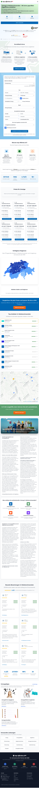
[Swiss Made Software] (25, 35)
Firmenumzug (6, 741)
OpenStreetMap (29, 401)
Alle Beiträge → (35, 684)
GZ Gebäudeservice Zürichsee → (26, 640)
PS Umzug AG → (23, 664)
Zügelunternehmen (19, 741)
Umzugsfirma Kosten (19, 748)
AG (9, 39)
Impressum (16, 777)
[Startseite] (1, 39)
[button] (13, 379)
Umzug (6, 737)
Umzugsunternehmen (32, 741)
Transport (7, 748)
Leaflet (25, 401)
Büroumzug (7, 744)
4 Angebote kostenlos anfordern (19, 131)
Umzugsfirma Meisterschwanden (17, 39)
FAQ (14, 776)
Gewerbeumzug (19, 744)
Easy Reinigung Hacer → (25, 615)
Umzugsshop (29, 776)
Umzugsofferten (19, 737)
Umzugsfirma (5, 39)
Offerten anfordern (19, 68)
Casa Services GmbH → (5, 640)
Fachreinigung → (4, 615)
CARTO (37, 401)
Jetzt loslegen (19, 22)
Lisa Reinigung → (4, 664)
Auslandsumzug (32, 744)
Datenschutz (16, 779)
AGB (14, 780)
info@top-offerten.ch (6, 776)
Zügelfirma (32, 737)
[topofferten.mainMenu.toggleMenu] (37, 1)
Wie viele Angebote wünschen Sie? (19, 122)
